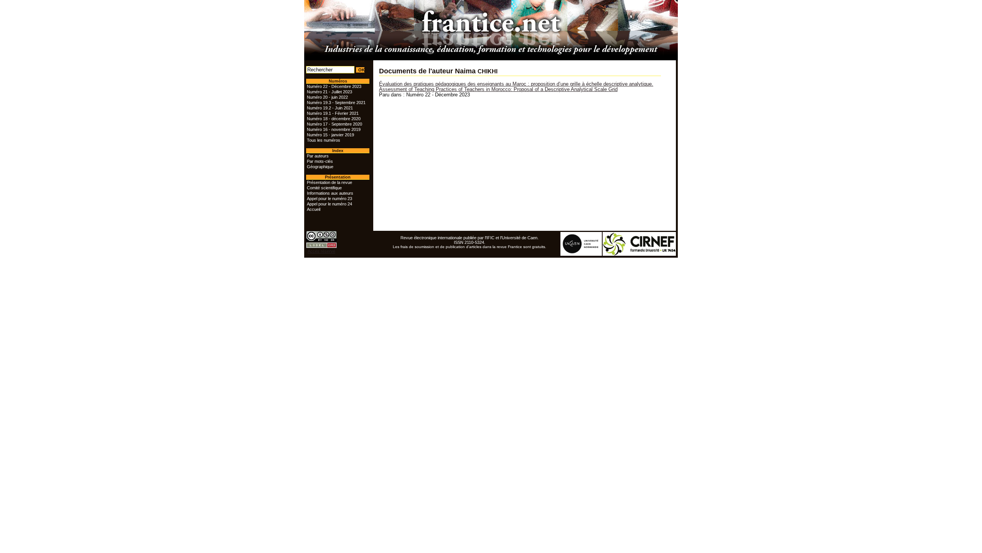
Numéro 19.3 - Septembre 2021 (336, 102)
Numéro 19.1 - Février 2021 (333, 113)
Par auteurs (318, 156)
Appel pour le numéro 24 (329, 204)
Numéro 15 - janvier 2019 (330, 134)
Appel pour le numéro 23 (329, 198)
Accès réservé (321, 251)
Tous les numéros (323, 140)
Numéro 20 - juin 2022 (327, 97)
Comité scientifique (324, 187)
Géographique (320, 166)
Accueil (313, 209)
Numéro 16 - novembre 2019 (334, 129)
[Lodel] (321, 246)
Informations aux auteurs (330, 193)
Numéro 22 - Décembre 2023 (334, 86)
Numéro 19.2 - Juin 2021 (330, 108)
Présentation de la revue (329, 182)
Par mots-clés (320, 161)
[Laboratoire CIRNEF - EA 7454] (640, 254)
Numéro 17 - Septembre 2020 (334, 124)
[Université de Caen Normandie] (581, 254)
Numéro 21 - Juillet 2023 (329, 91)
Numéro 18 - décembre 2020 (334, 118)
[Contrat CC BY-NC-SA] (321, 240)
